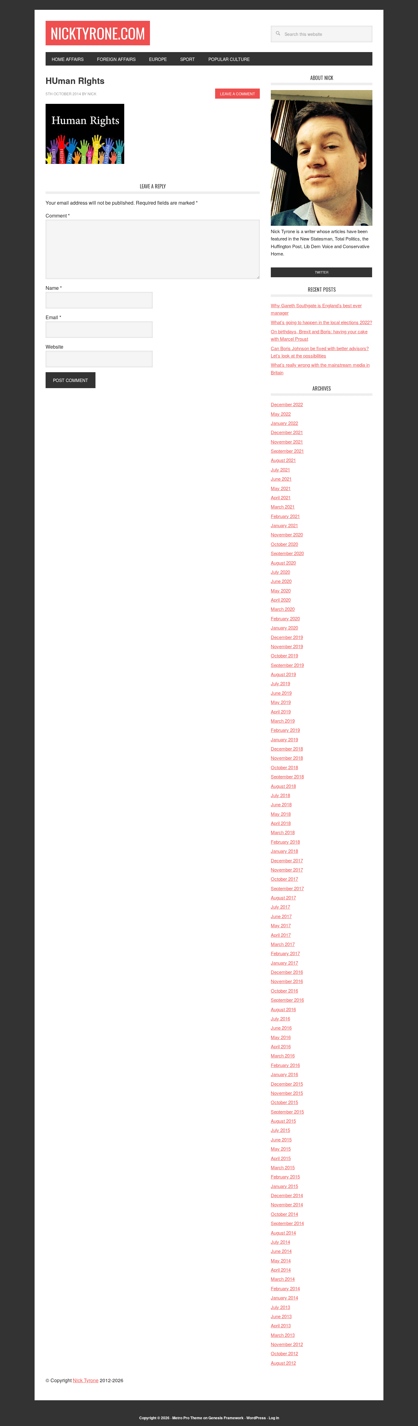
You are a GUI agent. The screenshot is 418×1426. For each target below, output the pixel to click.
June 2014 (281, 1251)
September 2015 (287, 1111)
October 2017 (284, 879)
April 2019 (281, 711)
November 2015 (287, 1093)
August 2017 (283, 897)
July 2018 (280, 795)
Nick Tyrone (86, 1380)
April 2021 (281, 497)
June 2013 (281, 1316)
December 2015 (287, 1083)
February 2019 (285, 730)
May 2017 (281, 925)
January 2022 (284, 423)
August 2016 (283, 1009)
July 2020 (280, 572)
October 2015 (284, 1102)
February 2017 (285, 953)
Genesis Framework (226, 1417)
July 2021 (280, 469)
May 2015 (281, 1148)
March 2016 (283, 1055)
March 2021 (283, 506)
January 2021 (284, 525)
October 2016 (284, 990)
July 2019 (280, 683)
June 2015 (281, 1139)
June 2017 (281, 916)
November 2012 (287, 1344)
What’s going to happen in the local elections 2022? (321, 322)
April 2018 (281, 823)
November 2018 (287, 758)
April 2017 (281, 935)
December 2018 (287, 748)
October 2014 (284, 1214)
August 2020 (283, 562)
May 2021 (281, 488)
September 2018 (287, 776)
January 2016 (284, 1074)
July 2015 (280, 1130)
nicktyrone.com (97, 33)
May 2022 (281, 413)
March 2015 (283, 1167)
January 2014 (284, 1297)
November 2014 (287, 1204)
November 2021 (287, 441)
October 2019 (284, 655)
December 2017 (287, 860)
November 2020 (287, 534)
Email (53, 317)
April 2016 (281, 1046)
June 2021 (281, 478)
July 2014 (280, 1242)
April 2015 (281, 1158)
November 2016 (287, 981)
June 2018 (281, 804)
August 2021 (283, 460)
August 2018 (283, 786)
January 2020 (284, 627)
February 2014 (285, 1288)
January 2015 (284, 1186)
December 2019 (287, 637)
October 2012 (284, 1353)
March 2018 (283, 832)
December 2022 (287, 404)
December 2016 (287, 972)
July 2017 (280, 906)
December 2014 (287, 1195)
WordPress (256, 1417)
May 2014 (281, 1260)
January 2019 (284, 739)
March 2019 (283, 720)
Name (54, 287)
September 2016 (287, 1000)
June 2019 (281, 693)
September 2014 (287, 1223)
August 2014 (283, 1232)
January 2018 (284, 851)
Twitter (321, 272)
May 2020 (281, 590)
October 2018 (284, 767)
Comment (58, 215)
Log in (274, 1417)
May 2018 (281, 814)
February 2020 (285, 618)
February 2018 (285, 841)
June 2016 (281, 1027)
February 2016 (285, 1065)
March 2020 (283, 609)
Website (54, 346)
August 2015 (283, 1121)
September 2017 (287, 888)
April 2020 (281, 599)
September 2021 (287, 451)
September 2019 (287, 665)
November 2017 (287, 869)
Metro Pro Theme (187, 1417)
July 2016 (280, 1018)
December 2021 (287, 432)
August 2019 (283, 674)
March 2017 (283, 944)
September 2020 (287, 553)
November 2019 (287, 646)
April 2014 (281, 1269)
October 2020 (284, 544)
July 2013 (280, 1307)
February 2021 (285, 516)
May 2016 (281, 1037)
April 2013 (281, 1325)
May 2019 (281, 702)
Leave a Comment (237, 93)
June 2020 (281, 581)
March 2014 (283, 1279)
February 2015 (285, 1176)
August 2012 (283, 1363)
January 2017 (284, 962)
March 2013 (283, 1335)
